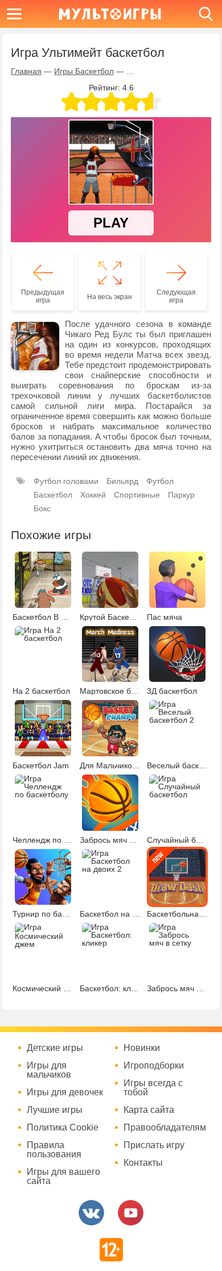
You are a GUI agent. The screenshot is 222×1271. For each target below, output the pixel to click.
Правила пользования (54, 1150)
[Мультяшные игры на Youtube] (130, 1213)
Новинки (142, 1048)
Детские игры (55, 1048)
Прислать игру (154, 1145)
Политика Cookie (62, 1127)
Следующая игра (176, 296)
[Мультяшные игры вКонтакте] (91, 1213)
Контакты (143, 1163)
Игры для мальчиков (49, 1070)
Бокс (42, 508)
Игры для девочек (65, 1092)
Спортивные (137, 495)
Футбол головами (66, 481)
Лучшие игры (55, 1110)
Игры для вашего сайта (63, 1177)
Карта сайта (149, 1110)
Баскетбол (53, 495)
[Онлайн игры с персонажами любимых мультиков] (110, 14)
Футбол (160, 481)
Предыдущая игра (42, 296)
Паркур (181, 495)
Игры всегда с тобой (153, 1088)
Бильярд (122, 481)
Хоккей (93, 495)
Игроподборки (154, 1065)
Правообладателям (165, 1127)
